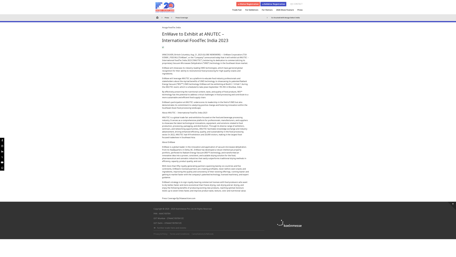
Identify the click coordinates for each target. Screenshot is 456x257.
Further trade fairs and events (171, 228)
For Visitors (267, 10)
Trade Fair (237, 10)
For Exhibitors (251, 10)
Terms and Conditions (179, 234)
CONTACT (298, 4)
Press (300, 10)
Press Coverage (182, 18)
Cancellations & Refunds (203, 234)
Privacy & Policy (160, 234)
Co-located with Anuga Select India (285, 18)
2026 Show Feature (285, 10)
